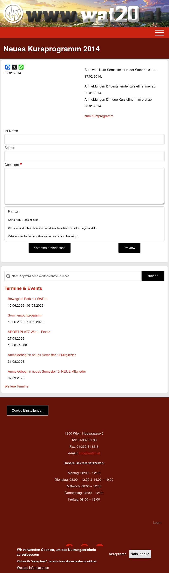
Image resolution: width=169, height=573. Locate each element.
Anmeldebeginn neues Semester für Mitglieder (42, 354)
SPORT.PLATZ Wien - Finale (29, 331)
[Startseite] (83, 13)
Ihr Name (11, 130)
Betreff (9, 147)
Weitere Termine (16, 386)
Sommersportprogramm (25, 315)
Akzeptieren (117, 554)
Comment (12, 164)
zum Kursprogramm (98, 115)
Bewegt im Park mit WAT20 (27, 298)
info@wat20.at (89, 453)
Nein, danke (140, 554)
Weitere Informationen (33, 567)
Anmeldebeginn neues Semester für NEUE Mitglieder (47, 371)
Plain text (13, 211)
